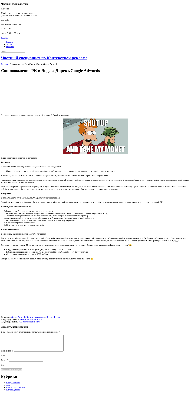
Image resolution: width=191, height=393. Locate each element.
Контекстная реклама (36, 317)
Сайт (3, 365)
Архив (9, 385)
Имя (3, 355)
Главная (9, 42)
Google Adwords (18, 317)
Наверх (4, 37)
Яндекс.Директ (53, 317)
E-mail (4, 360)
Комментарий (7, 351)
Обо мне (10, 47)
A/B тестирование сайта (29, 322)
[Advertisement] (79, 94)
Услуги (9, 44)
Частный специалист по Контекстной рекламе (44, 57)
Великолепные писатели (31, 319)
